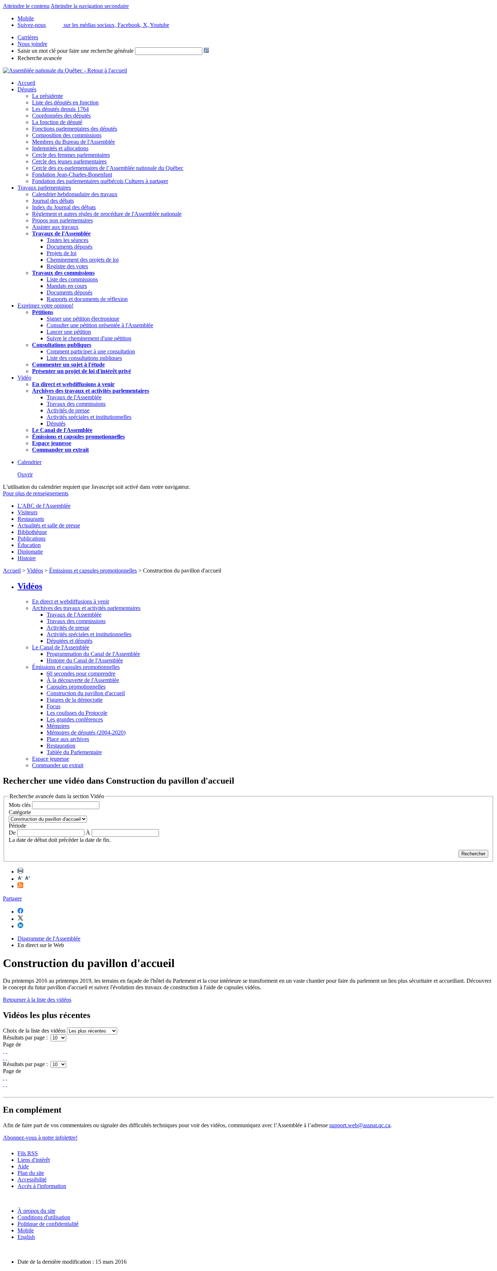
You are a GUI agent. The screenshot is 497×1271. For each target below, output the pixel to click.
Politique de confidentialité (48, 1224)
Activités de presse (68, 410)
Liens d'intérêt (33, 1160)
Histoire (26, 558)
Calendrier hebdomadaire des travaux (75, 194)
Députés (26, 89)
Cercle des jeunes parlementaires (69, 161)
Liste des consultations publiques (84, 358)
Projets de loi (61, 253)
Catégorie (20, 812)
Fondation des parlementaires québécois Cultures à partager (100, 181)
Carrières (27, 37)
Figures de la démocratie (75, 700)
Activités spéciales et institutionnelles (89, 417)
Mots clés (20, 805)
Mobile (25, 1230)
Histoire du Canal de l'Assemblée (85, 660)
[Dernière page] (6, 1057)
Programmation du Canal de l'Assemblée (93, 654)
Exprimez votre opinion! (45, 305)
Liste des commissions (72, 279)
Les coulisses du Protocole (77, 713)
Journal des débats (53, 201)
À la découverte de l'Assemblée (83, 680)
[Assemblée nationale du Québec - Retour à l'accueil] (65, 70)
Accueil (26, 83)
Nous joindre (32, 44)
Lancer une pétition (69, 332)
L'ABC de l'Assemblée (44, 506)
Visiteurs (27, 512)
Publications (31, 538)
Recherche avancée (39, 58)
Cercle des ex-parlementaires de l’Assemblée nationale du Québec (107, 168)
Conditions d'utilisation (43, 1217)
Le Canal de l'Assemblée (60, 647)
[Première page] (3, 1051)
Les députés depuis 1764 (60, 109)
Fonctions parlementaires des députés (74, 129)
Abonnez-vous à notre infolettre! (40, 1138)
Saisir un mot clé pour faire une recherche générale (75, 51)
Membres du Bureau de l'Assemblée (73, 142)
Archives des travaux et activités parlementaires (86, 608)
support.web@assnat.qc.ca (359, 1125)
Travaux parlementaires (44, 188)
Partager (12, 898)
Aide (23, 1166)
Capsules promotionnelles (76, 687)
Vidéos (35, 570)
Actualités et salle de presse (48, 525)
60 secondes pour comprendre (81, 673)
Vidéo (24, 378)
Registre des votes (67, 266)
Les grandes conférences (75, 719)
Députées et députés (69, 641)
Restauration (61, 746)
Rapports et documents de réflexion (87, 299)
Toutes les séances (67, 240)
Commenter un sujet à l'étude (68, 364)
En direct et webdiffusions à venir (70, 601)
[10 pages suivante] (3, 1057)
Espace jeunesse (50, 759)
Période (17, 826)
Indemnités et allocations (60, 148)
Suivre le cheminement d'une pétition (89, 338)
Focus (53, 706)
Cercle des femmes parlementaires (71, 155)
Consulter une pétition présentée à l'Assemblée (100, 325)
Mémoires (58, 726)
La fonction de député (57, 122)
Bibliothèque (32, 532)
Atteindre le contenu (26, 6)
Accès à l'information (41, 1186)
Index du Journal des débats (64, 207)
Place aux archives (68, 739)
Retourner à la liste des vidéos (37, 1000)
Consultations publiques (61, 345)
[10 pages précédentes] (6, 1051)
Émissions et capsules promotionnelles (93, 570)
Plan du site (30, 1173)
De (12, 832)
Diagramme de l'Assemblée (48, 938)
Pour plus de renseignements (35, 493)
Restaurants (30, 519)
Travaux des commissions (63, 273)
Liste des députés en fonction (65, 102)
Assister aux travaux (55, 227)
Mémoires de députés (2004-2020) (86, 732)
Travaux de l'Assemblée (61, 233)
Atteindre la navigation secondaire (90, 6)
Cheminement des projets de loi (83, 260)
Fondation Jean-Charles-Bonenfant (72, 174)
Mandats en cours (67, 286)
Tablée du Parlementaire (74, 752)
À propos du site (36, 1211)
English (26, 1237)
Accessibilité (32, 1179)
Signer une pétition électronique (83, 319)
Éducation (29, 545)
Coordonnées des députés (61, 115)
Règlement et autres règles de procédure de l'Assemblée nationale (107, 214)
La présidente (47, 96)
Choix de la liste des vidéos (34, 1031)
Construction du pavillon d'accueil (86, 693)
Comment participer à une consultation (91, 351)
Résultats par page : (26, 1037)
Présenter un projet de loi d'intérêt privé (81, 371)
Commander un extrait (57, 765)
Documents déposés (69, 246)
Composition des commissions (67, 135)
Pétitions (42, 312)
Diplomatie (30, 552)
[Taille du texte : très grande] (28, 879)
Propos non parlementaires (62, 220)
